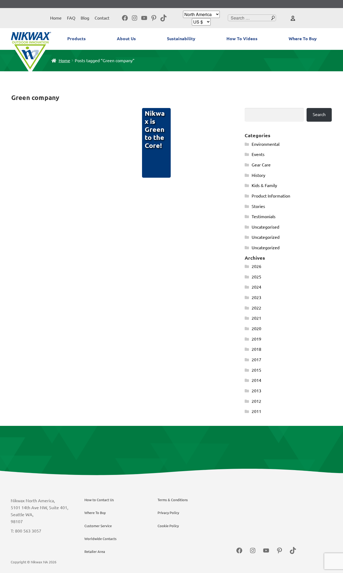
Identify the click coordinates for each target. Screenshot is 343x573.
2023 (256, 297)
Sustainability (181, 38)
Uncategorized (265, 237)
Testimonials (263, 216)
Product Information (271, 196)
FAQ (71, 18)
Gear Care (261, 164)
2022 (256, 308)
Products (76, 38)
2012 (256, 401)
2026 (256, 266)
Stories (258, 206)
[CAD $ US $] (201, 21)
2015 (256, 370)
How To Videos (242, 38)
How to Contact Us (99, 500)
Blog (85, 18)
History (258, 175)
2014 (256, 380)
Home (56, 18)
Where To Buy (303, 38)
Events (258, 154)
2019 (256, 339)
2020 (256, 328)
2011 (256, 411)
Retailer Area (94, 551)
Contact (102, 18)
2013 (256, 390)
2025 (256, 276)
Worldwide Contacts (100, 539)
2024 (256, 287)
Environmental (265, 144)
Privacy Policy (168, 513)
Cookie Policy (168, 526)
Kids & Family (264, 185)
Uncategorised (265, 227)
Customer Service (98, 526)
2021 (256, 318)
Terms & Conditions (173, 500)
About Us (126, 38)
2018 (256, 349)
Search (319, 114)
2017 (256, 359)
